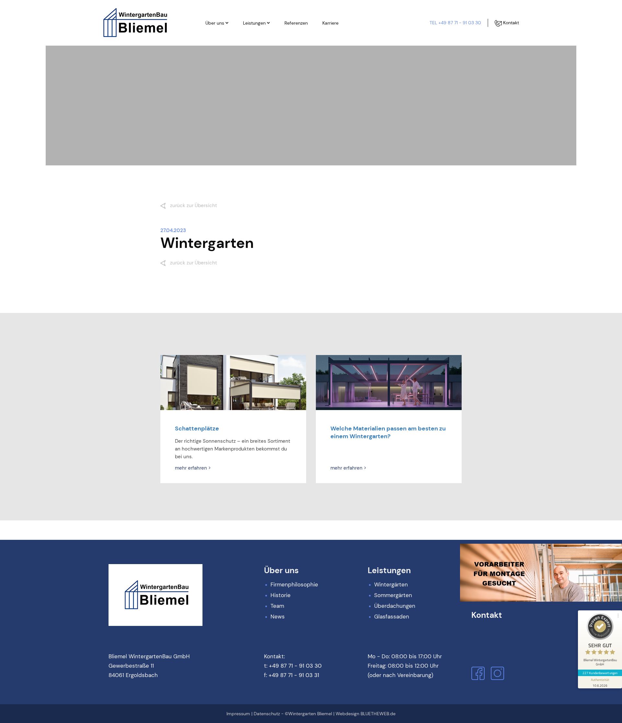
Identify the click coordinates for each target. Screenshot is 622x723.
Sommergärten (265, 48)
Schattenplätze (197, 428)
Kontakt (510, 23)
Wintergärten (263, 37)
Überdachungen (266, 59)
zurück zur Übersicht (193, 205)
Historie (220, 48)
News (218, 70)
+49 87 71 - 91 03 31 (294, 675)
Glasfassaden (263, 70)
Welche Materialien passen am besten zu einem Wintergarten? (388, 432)
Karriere (330, 23)
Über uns (214, 23)
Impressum (238, 714)
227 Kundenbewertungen (599, 673)
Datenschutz (267, 714)
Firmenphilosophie (231, 37)
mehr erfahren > (193, 468)
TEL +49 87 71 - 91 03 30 (455, 23)
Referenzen (296, 23)
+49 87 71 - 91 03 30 (295, 665)
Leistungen (254, 23)
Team (218, 59)
